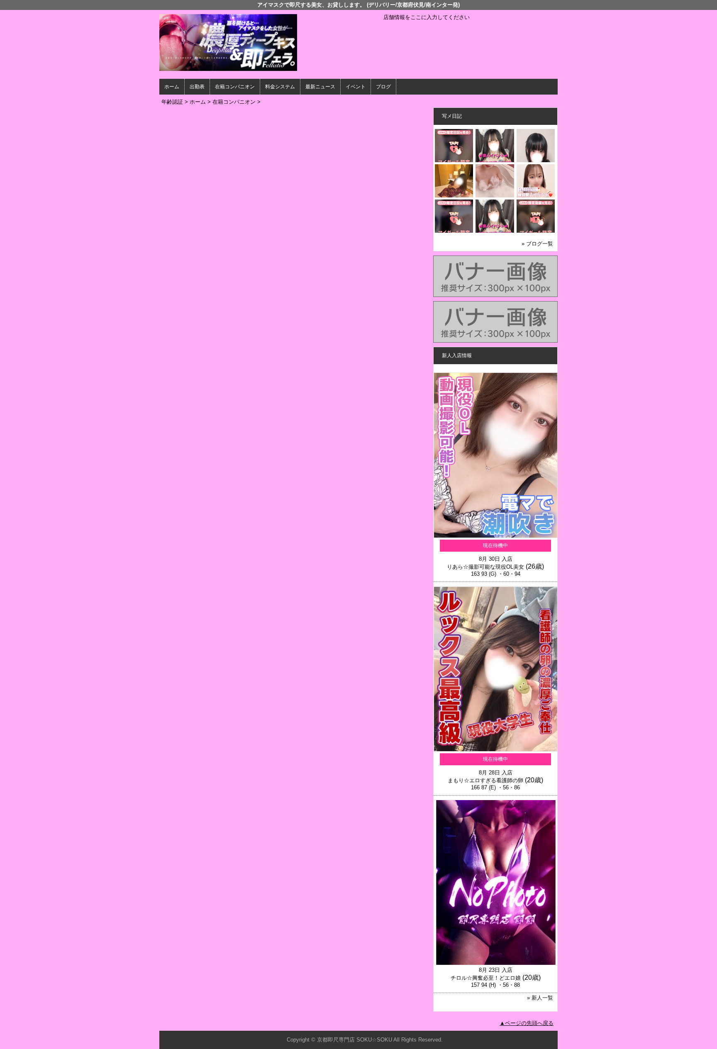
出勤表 (197, 87)
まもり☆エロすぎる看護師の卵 (485, 780)
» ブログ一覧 (537, 244)
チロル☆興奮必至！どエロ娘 (486, 978)
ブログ (383, 87)
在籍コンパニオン (235, 87)
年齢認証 (172, 102)
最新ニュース (320, 87)
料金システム (280, 87)
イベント (356, 87)
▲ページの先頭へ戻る (527, 1023)
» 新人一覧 (540, 998)
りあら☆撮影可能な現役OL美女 (485, 567)
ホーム (171, 87)
